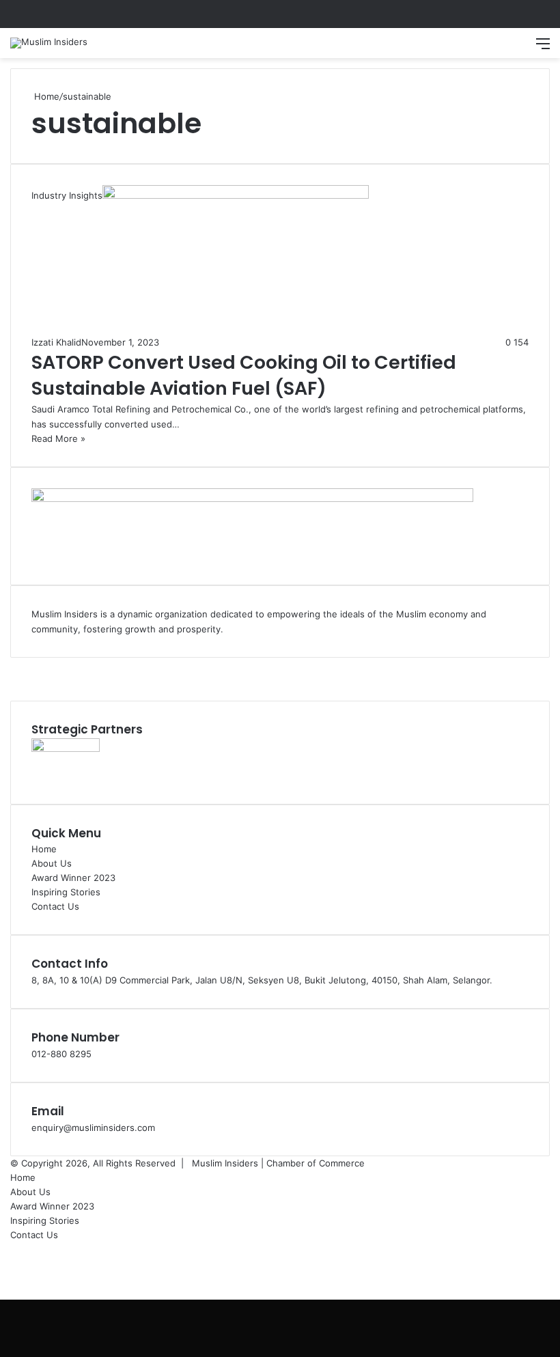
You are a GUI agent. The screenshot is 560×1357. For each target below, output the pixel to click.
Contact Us (55, 906)
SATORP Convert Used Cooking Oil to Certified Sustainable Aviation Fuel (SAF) (243, 375)
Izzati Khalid (56, 342)
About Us (51, 863)
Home (45, 96)
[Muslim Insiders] (48, 43)
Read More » (58, 438)
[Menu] (543, 48)
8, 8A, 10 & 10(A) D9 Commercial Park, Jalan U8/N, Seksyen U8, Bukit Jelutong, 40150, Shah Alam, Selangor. (261, 980)
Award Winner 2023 (73, 877)
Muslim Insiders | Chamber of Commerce (278, 1163)
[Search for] (519, 48)
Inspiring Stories (65, 891)
